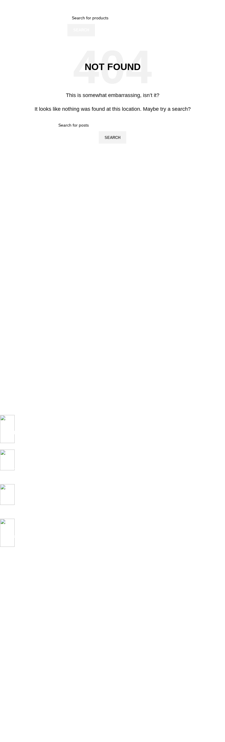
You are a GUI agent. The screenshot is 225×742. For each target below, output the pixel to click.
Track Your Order (16, 703)
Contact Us (10, 693)
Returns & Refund (16, 650)
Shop (5, 608)
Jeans (5, 588)
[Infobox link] (108, 432)
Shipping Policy (14, 640)
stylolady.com (19, 711)
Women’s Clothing (17, 598)
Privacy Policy (12, 630)
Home (5, 578)
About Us (8, 683)
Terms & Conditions (18, 660)
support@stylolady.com (49, 718)
